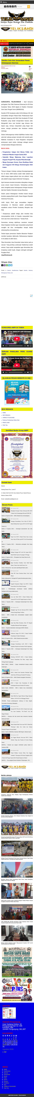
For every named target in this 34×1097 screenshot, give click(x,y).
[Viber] (5, 265)
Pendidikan (6, 1083)
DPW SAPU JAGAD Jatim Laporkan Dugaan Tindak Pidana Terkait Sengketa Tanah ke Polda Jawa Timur (17, 901)
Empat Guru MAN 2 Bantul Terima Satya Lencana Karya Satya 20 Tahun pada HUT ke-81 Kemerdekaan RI (17, 539)
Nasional (6, 1072)
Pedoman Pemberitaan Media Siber (11, 420)
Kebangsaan (4, 272)
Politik (5, 1078)
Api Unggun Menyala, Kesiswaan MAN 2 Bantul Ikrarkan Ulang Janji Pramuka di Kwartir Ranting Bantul (17, 740)
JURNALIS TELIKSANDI (8, 417)
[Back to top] (29, 1092)
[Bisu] (28, 346)
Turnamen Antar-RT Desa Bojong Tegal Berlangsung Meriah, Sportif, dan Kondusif (17, 795)
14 (12, 1041)
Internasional (7, 1074)
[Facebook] (5, 7)
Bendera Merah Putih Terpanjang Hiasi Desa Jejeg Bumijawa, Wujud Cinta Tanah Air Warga (17, 880)
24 (4, 1045)
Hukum (5, 1079)
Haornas (31, 270)
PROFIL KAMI (6, 422)
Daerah (9, 270)
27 (10, 1045)
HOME (4, 412)
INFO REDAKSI (6, 415)
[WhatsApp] (7, 265)
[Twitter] (8, 7)
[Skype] (9, 265)
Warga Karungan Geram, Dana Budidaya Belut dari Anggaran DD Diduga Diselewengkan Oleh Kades (18, 165)
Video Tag (5, 425)
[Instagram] (13, 7)
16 (16, 1041)
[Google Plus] (10, 7)
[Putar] (3, 346)
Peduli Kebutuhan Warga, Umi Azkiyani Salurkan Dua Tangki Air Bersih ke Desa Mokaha (17, 816)
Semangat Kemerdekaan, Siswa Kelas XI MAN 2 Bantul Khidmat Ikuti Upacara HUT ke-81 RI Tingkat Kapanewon (17, 524)
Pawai (9, 272)
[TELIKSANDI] (17, 17)
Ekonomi (6, 1081)
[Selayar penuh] (30, 346)
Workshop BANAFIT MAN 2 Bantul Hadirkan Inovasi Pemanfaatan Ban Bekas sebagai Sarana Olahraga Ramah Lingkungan (17, 659)
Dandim (25, 270)
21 (12, 1043)
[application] (17, 339)
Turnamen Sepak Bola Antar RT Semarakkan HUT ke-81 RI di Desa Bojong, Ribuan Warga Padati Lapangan (17, 837)
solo (12, 272)
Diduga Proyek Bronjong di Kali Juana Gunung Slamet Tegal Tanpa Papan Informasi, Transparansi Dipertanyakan (17, 859)
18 (6, 1043)
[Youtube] (15, 7)
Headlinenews (15, 270)
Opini (5, 1084)
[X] (2, 265)
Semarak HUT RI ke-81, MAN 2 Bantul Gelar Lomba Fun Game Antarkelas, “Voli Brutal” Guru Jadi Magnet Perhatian (17, 711)
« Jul (4, 1052)
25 (6, 1045)
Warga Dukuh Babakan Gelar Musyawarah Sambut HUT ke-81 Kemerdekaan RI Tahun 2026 (17, 943)
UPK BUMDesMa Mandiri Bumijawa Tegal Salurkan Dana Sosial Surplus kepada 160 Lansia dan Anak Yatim (17, 922)
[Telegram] (11, 265)
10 (4, 1041)
